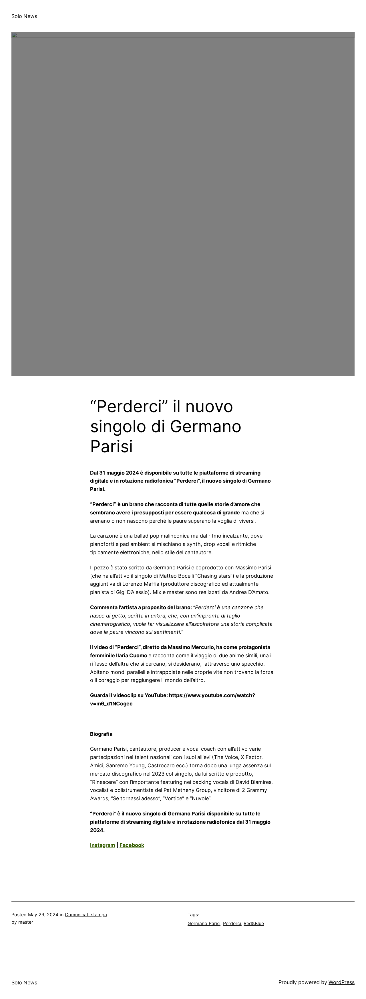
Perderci (232, 923)
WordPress (342, 982)
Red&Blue (254, 923)
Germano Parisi (204, 923)
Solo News (24, 16)
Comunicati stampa (86, 914)
